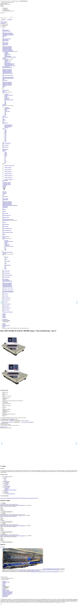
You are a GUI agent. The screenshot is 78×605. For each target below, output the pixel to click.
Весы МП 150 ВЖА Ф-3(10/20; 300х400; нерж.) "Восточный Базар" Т (13, 535)
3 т (5, 158)
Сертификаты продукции (7, 593)
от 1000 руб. (11, 420)
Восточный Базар (8, 56)
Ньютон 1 (6, 127)
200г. (5, 131)
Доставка (4, 314)
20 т (5, 162)
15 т (5, 161)
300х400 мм (7, 482)
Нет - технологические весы (10, 493)
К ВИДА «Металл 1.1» (9, 175)
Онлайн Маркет (7, 108)
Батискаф (6, 52)
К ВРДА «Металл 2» (8, 171)
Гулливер (6, 53)
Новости (4, 588)
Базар (6, 110)
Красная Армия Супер (7, 215)
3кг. (5, 138)
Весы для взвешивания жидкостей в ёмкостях (51, 568)
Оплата (4, 315)
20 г (5, 480)
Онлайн (6, 242)
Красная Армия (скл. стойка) (10, 65)
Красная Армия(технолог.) (7, 228)
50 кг (6, 152)
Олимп (6, 55)
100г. (5, 129)
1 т (5, 156)
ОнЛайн (4, 234)
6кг (5, 101)
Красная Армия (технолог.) (9, 63)
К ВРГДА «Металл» (8, 173)
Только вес (7, 491)
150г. (5, 130)
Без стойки (7, 484)
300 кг (6, 155)
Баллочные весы (5, 40)
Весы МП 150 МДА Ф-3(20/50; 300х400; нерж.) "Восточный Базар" (12, 525)
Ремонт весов (5, 596)
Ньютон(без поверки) (8, 125)
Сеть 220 (6, 488)
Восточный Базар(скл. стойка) (8, 219)
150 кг (6, 477)
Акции (4, 316)
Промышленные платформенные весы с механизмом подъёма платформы (44, 571)
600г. (5, 133)
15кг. (5, 140)
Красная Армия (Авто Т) (9, 64)
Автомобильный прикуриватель (10, 489)
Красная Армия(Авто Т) (7, 230)
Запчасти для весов (6, 590)
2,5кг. (6, 137)
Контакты (4, 317)
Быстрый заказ (12, 419)
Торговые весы (5, 220)
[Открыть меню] (1, 20)
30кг (5, 103)
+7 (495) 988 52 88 (3, 21)
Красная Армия (7, 54)
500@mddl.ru (2, 23)
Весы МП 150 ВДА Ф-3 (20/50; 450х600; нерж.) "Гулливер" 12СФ (12, 515)
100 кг (6, 153)
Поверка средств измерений (8, 591)
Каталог (3, 26)
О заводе (4, 313)
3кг (5, 100)
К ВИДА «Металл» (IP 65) (9, 165)
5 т (5, 159)
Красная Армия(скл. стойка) (8, 232)
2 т (5, 157)
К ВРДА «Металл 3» (8, 177)
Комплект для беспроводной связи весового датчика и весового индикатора (45, 569)
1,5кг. (6, 135)
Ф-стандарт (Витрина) (9, 241)
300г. (5, 132)
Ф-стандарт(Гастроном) (9, 99)
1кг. (5, 134)
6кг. (5, 139)
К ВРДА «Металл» (8, 169)
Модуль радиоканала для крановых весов (26, 570)
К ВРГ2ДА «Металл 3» (9, 179)
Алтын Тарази (7, 111)
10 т (5, 160)
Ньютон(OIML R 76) (8, 124)
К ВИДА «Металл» (8, 167)
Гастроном (7, 107)
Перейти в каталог (3, 426)
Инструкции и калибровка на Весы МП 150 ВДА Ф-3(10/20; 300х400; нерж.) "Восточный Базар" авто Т (19, 498)
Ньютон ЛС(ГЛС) (8, 126)
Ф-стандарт (7, 98)
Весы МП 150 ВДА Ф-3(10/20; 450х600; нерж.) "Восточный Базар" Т (13, 505)
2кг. (5, 136)
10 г (5, 479)
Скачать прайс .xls (6, 586)
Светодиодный (7, 486)
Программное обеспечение (7, 592)
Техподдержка (5, 595)
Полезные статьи (6, 589)
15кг (5, 102)
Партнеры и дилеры (6, 594)
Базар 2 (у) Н (7, 97)
